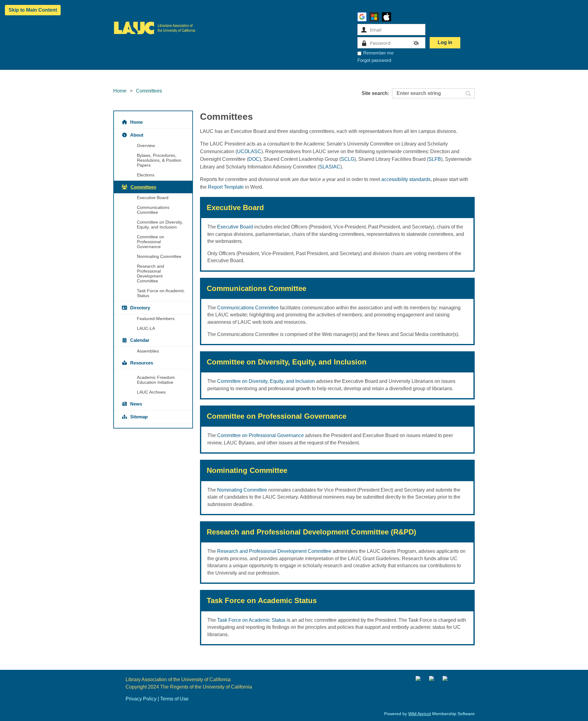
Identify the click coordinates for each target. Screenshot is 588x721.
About (136, 135)
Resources (141, 362)
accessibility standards (406, 179)
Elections (145, 174)
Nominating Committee (159, 256)
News (136, 403)
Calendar (139, 340)
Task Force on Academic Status (160, 293)
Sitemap (139, 416)
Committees (143, 187)
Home (119, 90)
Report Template (226, 187)
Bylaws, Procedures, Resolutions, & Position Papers (159, 160)
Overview (146, 145)
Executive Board (152, 197)
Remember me (378, 52)
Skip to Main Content (33, 10)
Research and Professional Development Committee (150, 273)
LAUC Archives (151, 392)
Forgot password (374, 60)
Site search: (375, 93)
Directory (140, 307)
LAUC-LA (146, 328)
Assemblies (148, 351)
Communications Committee (153, 210)
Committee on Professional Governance (150, 241)
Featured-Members (156, 318)
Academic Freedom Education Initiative (156, 380)
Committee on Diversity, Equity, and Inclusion (160, 224)
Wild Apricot (419, 713)
